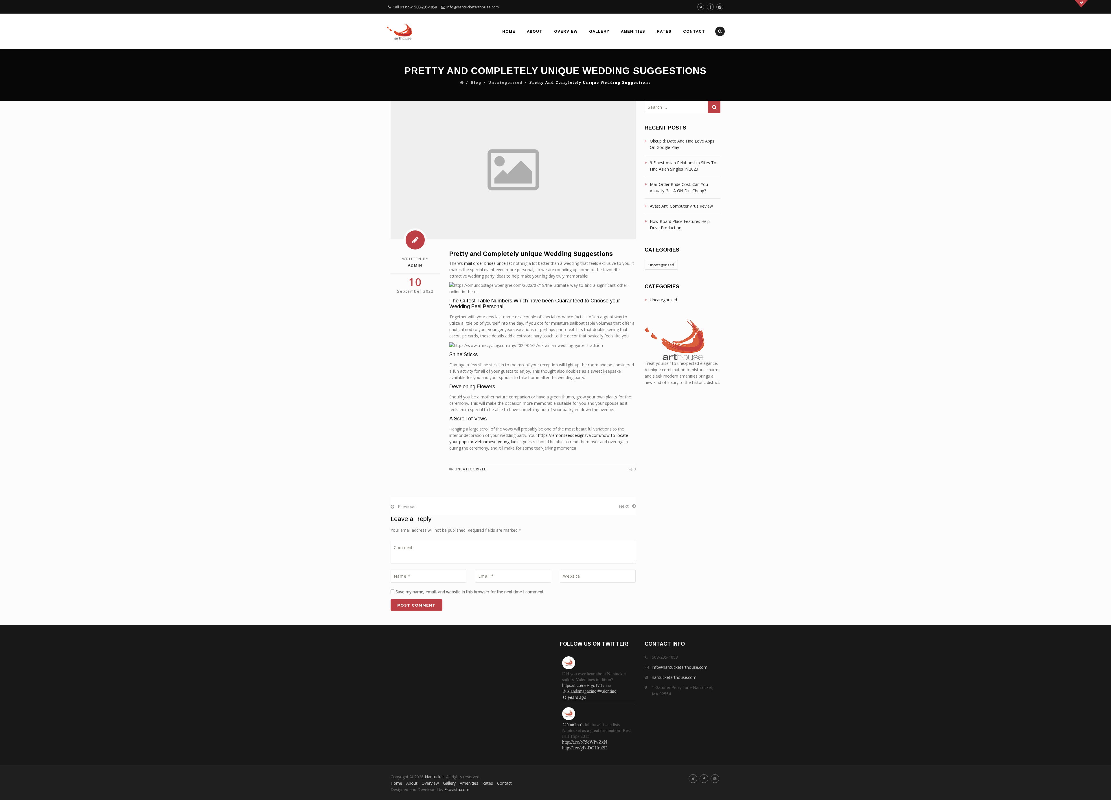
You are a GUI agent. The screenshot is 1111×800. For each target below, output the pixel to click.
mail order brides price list (488, 263)
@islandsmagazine (579, 691)
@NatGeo (571, 724)
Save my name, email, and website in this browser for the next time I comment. (470, 591)
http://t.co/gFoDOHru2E (584, 747)
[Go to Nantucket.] (462, 82)
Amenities (633, 31)
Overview (565, 31)
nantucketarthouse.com (674, 677)
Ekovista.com (456, 789)
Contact (694, 31)
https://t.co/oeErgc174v (583, 685)
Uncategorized (505, 82)
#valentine (606, 691)
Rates (664, 31)
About (534, 31)
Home (508, 31)
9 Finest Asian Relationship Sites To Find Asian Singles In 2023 (683, 166)
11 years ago (574, 697)
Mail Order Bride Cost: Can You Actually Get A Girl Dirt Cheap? (679, 187)
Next (624, 506)
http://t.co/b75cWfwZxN (584, 742)
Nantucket (434, 776)
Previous (406, 506)
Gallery (599, 31)
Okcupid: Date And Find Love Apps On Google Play (682, 144)
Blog (476, 82)
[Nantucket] (399, 31)
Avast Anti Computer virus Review (681, 206)
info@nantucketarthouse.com (472, 7)
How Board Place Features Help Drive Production (680, 224)
